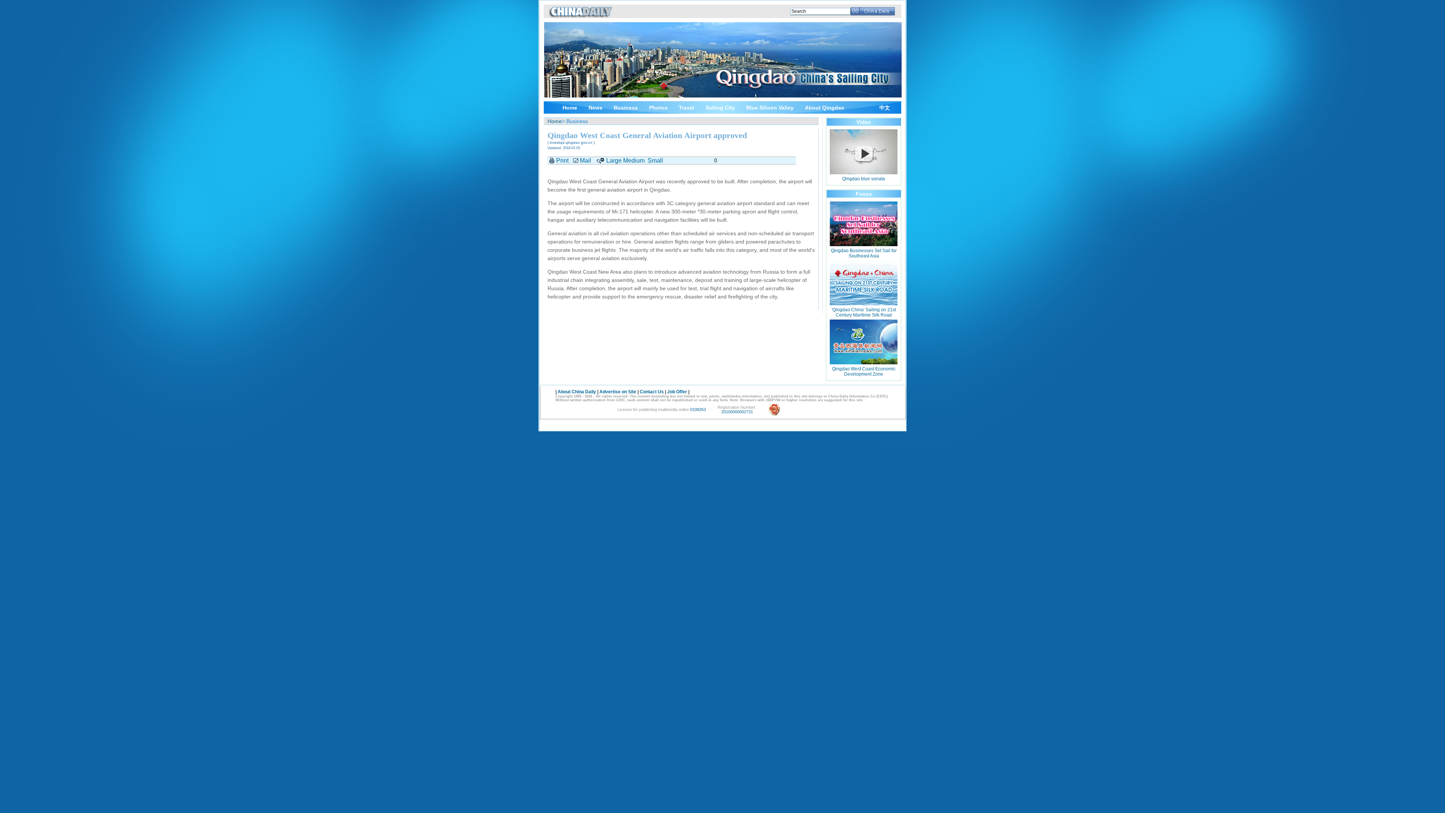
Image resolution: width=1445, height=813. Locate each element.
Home (570, 108)
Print (562, 160)
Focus (864, 194)
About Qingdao (824, 108)
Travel (686, 108)
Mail (585, 160)
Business (626, 108)
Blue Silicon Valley (770, 108)
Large (614, 160)
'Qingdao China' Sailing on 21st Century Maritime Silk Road (864, 312)
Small (655, 160)
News (595, 108)
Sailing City (720, 108)
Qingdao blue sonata (863, 178)
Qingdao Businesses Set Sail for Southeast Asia (864, 253)
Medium (634, 160)
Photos (658, 108)
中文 (884, 108)
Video (863, 122)
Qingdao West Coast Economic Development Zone (864, 371)
